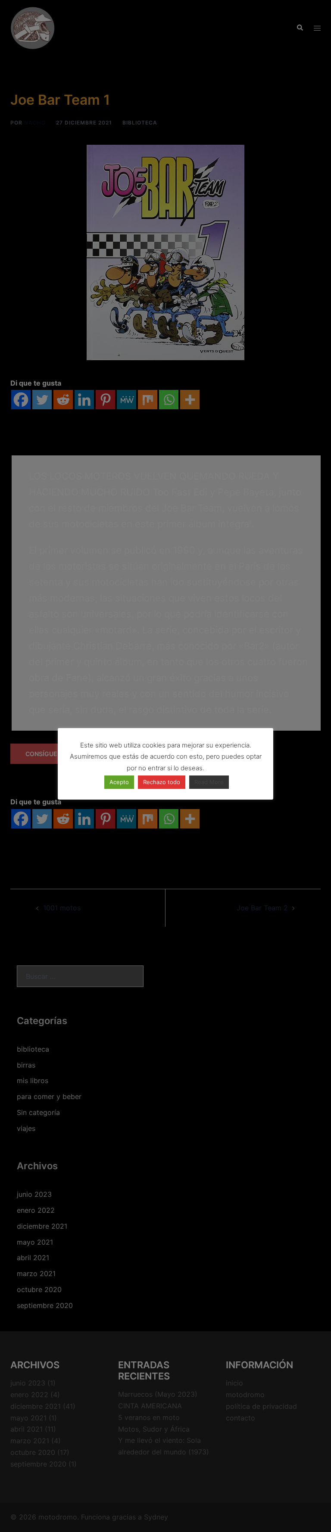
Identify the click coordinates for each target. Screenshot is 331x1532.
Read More (209, 781)
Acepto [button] (119, 781)
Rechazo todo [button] (161, 781)
